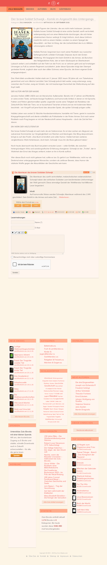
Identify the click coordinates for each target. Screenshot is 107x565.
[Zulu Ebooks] (53, 3)
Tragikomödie (51, 417)
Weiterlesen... (64, 197)
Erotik (50, 381)
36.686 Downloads (84, 505)
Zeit (58, 422)
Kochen (60, 396)
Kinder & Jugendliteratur (47, 353)
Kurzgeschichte (58, 399)
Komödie (46, 399)
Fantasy (46, 383)
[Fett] (12, 232)
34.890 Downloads (84, 512)
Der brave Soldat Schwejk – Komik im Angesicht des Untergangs (52, 19)
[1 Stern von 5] (84, 172)
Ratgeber (46, 409)
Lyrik (53, 404)
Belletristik (50, 346)
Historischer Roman (51, 391)
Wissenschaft (52, 422)
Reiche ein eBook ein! (85, 430)
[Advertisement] (53, 308)
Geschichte (59, 383)
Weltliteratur (50, 419)
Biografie (45, 381)
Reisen (56, 409)
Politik (62, 406)
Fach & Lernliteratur (53, 349)
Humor (51, 394)
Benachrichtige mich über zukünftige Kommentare (34, 257)
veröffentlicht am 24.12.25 (23, 351)
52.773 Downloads (84, 459)
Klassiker (53, 396)
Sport (54, 414)
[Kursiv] (15, 232)
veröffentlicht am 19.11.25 (23, 385)
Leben (48, 401)
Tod (63, 414)
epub (26, 205)
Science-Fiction (59, 411)
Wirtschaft (58, 419)
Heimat (59, 388)
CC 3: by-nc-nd (49, 212)
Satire (52, 411)
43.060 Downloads (84, 493)
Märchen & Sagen (53, 362)
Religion (61, 409)
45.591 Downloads (84, 486)
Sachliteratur (51, 356)
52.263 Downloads (84, 473)
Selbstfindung (47, 414)
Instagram (100, 9)
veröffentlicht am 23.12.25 (23, 357)
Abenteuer (48, 378)
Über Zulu (32, 556)
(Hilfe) (36, 202)
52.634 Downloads (84, 465)
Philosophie (56, 406)
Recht (51, 409)
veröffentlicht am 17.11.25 (23, 391)
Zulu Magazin (26, 22)
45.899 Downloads (84, 481)
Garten (52, 383)
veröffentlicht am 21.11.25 (23, 378)
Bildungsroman (58, 378)
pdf (18, 205)
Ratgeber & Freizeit (54, 360)
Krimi (51, 399)
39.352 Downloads (84, 499)
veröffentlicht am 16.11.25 (23, 399)
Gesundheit (59, 386)
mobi (36, 205)
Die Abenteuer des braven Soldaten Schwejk (34, 172)
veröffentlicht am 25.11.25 (23, 365)
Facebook (97, 9)
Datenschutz (77, 556)
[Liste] (22, 232)
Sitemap (53, 556)
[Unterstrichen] (19, 232)
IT (54, 394)
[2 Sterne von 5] (85, 172)
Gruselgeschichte (51, 388)
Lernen (52, 401)
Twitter (93, 9)
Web (29, 212)
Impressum (64, 556)
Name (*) (38, 222)
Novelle (49, 406)
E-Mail (37, 228)
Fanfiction (61, 381)
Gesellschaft (49, 386)
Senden (15, 273)
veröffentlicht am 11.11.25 (23, 405)
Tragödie (57, 417)
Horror (46, 394)
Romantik (46, 411)
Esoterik (55, 381)
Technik (58, 414)
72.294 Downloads (84, 449)
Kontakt (43, 556)
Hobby (61, 391)
